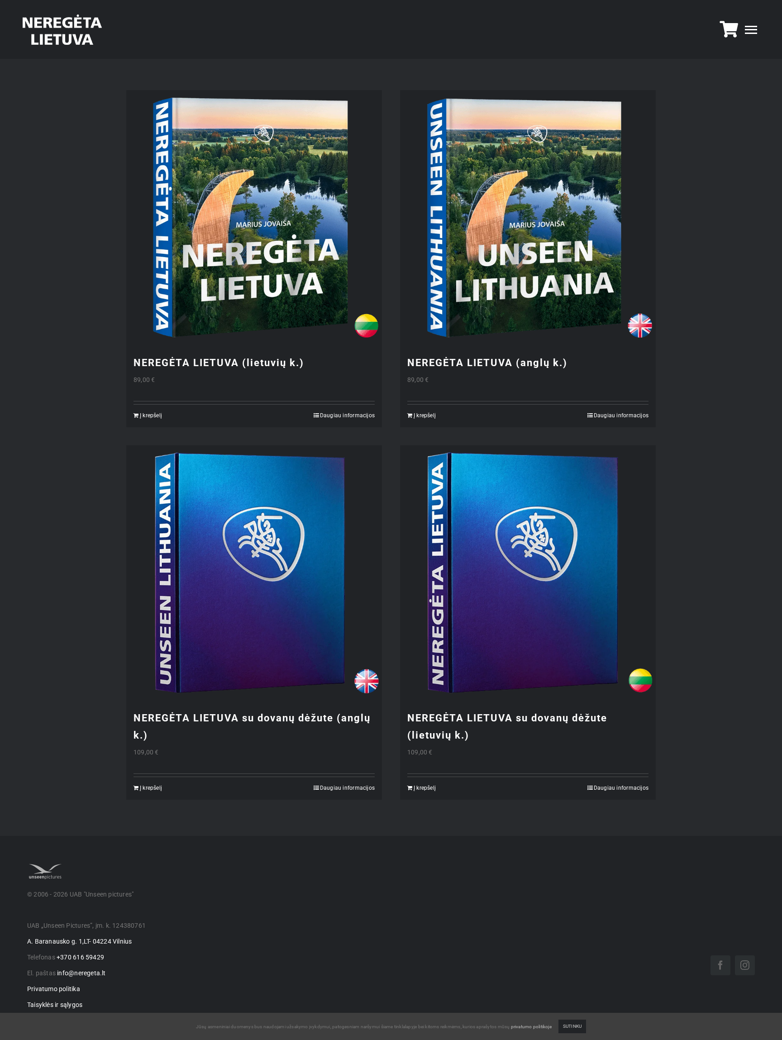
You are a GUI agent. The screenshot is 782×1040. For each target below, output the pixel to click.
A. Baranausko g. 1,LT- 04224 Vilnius (79, 941)
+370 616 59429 (80, 957)
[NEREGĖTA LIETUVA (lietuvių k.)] (254, 218)
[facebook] (720, 965)
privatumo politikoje (531, 1026)
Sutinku (572, 1026)
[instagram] (745, 965)
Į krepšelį (151, 415)
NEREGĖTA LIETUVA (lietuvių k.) (219, 362)
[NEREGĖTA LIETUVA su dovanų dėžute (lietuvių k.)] (528, 573)
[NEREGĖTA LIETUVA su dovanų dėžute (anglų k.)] (254, 573)
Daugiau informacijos (347, 415)
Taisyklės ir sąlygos (54, 1004)
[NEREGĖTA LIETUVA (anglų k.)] (528, 218)
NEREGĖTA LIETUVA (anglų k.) (487, 362)
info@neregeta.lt (81, 973)
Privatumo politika (53, 988)
